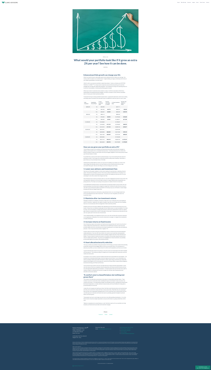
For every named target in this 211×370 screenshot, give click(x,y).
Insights (193, 2)
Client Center (202, 2)
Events (197, 2)
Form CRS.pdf (124, 332)
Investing (105, 67)
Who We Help (183, 2)
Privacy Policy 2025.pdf (125, 328)
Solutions (189, 2)
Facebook (101, 314)
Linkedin (110, 314)
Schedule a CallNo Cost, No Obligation (203, 367)
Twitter (105, 314)
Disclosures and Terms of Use (127, 327)
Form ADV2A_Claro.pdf (125, 330)
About (178, 2)
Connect (207, 2)
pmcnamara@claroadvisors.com (104, 328)
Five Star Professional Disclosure (127, 333)
